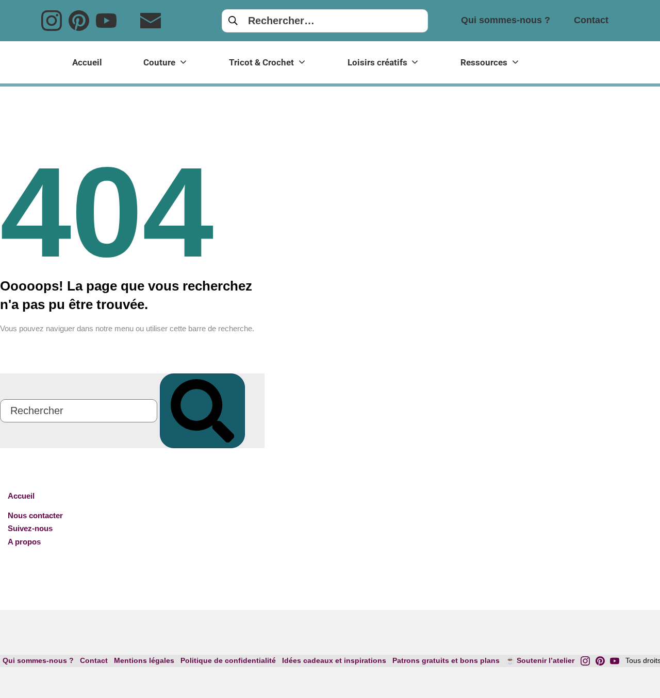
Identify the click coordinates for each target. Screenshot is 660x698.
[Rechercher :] (325, 20)
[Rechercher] (202, 410)
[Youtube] (106, 20)
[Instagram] (51, 20)
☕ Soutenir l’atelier (540, 660)
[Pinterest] (79, 20)
